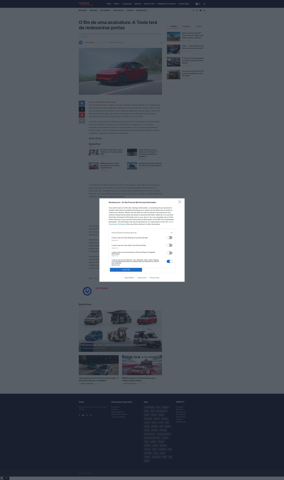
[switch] (169, 237)
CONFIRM (126, 270)
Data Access (142, 278)
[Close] (180, 202)
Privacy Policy (154, 278)
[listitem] (142, 233)
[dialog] (142, 240)
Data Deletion (129, 278)
